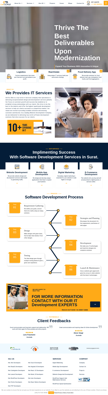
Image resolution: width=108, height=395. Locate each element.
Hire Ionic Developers (34, 378)
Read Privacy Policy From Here (63, 392)
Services (29, 3)
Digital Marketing (66, 172)
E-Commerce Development (91, 173)
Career (62, 3)
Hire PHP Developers (14, 386)
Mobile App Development (41, 173)
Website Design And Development (63, 374)
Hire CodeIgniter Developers (16, 370)
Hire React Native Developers (37, 382)
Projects (52, 3)
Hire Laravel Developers (15, 374)
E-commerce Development (61, 370)
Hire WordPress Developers (16, 378)
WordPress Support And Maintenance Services (60, 379)
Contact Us (80, 3)
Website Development (17, 172)
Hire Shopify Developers (15, 366)
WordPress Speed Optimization (62, 384)
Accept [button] (51, 392)
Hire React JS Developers (36, 370)
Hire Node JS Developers (35, 374)
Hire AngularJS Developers (36, 366)
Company (82, 363)
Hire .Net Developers (14, 363)
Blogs (70, 3)
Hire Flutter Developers (15, 382)
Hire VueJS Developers (35, 363)
